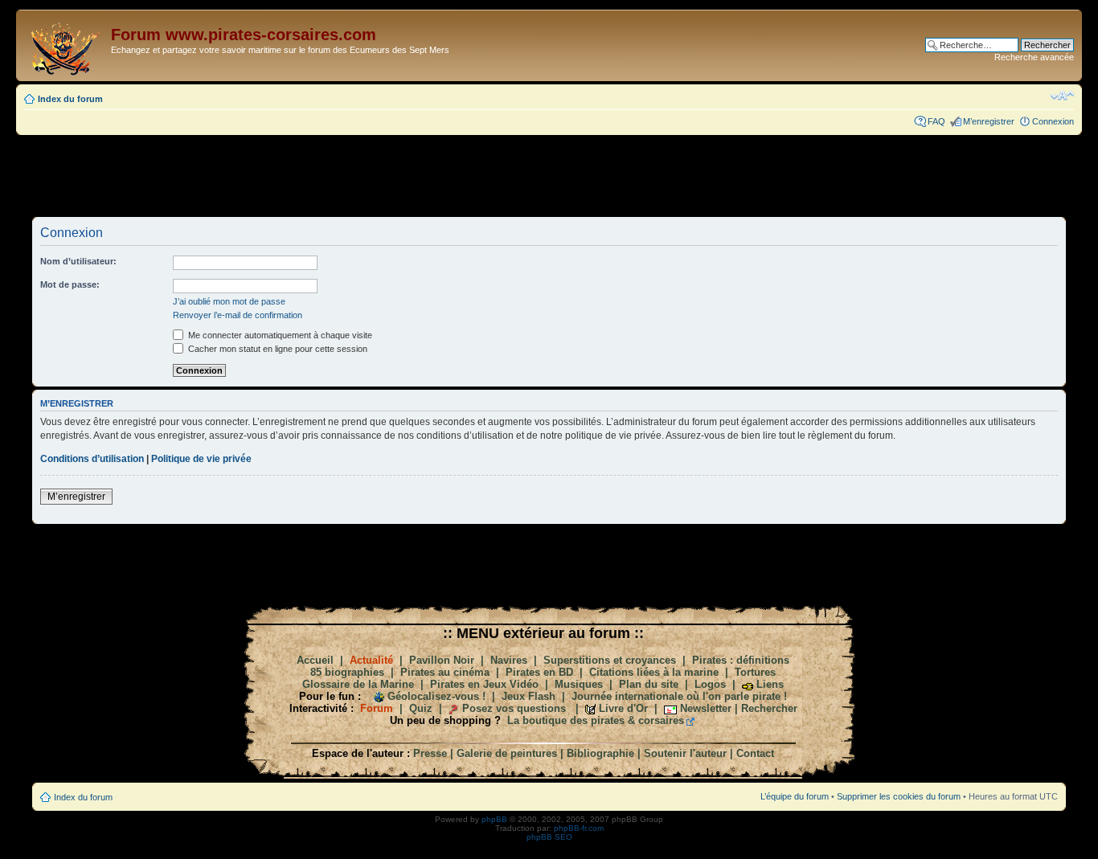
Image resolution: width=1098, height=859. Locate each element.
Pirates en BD (539, 672)
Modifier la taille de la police (1062, 95)
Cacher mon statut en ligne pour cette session (276, 349)
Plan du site (648, 684)
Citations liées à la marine (654, 672)
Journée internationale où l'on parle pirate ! (679, 696)
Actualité (371, 660)
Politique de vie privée (201, 458)
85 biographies (347, 672)
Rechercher (769, 708)
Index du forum (70, 99)
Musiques (579, 684)
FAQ (936, 121)
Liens (770, 684)
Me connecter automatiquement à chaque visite (279, 335)
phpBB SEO (549, 836)
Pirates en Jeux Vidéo (484, 684)
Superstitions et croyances (609, 660)
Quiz (420, 708)
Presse (430, 753)
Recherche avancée (1034, 57)
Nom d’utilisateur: (78, 261)
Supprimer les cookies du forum (899, 796)
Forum (376, 708)
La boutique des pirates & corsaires (595, 720)
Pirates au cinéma (445, 672)
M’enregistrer (988, 121)
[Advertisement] (549, 175)
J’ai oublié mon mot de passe (229, 301)
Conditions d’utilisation (92, 458)
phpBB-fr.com (579, 828)
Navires (508, 660)
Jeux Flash (528, 696)
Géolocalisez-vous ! (436, 696)
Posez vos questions (514, 708)
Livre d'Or (623, 708)
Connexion (1053, 121)
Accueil (315, 660)
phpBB (494, 819)
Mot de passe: (70, 284)
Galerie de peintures (507, 753)
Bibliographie (600, 753)
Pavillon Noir (441, 660)
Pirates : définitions (740, 660)
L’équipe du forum (794, 796)
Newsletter (705, 708)
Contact (755, 753)
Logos (710, 684)
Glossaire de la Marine (358, 684)
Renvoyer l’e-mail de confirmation (237, 315)
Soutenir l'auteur (685, 753)
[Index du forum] (65, 45)
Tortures (755, 672)
